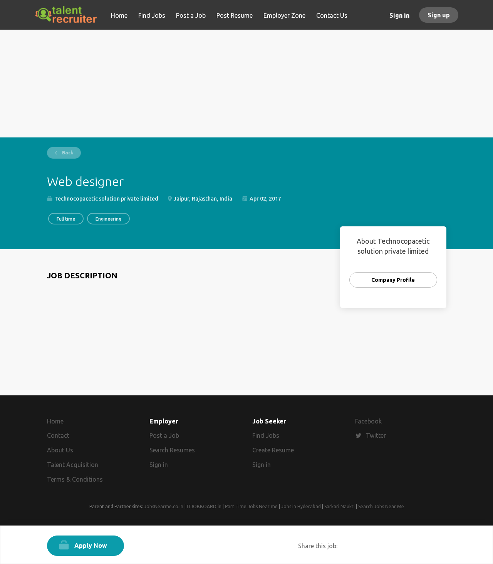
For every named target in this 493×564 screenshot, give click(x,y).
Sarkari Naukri (339, 506)
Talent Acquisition (72, 464)
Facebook (368, 421)
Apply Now (90, 545)
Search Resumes (172, 450)
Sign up (439, 15)
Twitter (376, 435)
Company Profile (393, 280)
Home (55, 421)
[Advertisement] (246, 83)
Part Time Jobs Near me (251, 506)
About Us (60, 450)
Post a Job (164, 435)
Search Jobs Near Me (381, 506)
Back (67, 152)
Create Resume (273, 450)
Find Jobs (265, 435)
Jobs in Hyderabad (301, 506)
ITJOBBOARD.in (204, 506)
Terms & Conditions (75, 479)
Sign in (399, 15)
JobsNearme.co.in (163, 506)
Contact (58, 435)
